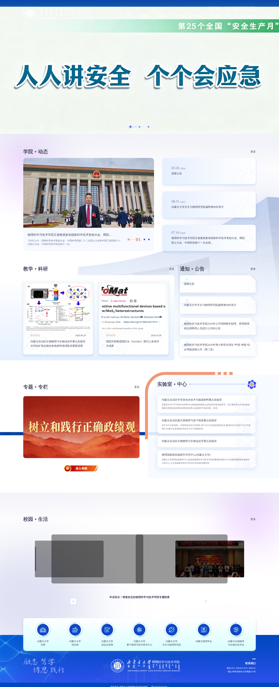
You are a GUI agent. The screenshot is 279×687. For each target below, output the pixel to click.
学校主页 (214, 8)
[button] (73, 601)
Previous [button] (24, 204)
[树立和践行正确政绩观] (81, 427)
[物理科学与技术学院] (58, 13)
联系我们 (250, 663)
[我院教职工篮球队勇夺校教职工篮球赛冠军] (182, 558)
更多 (253, 151)
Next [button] (152, 204)
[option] (139, 67)
